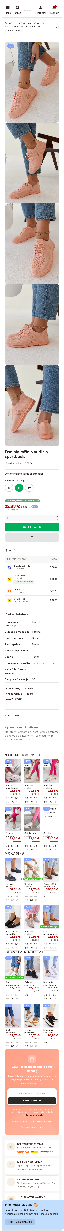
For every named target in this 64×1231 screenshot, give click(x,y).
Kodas (10, 688)
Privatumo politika (34, 1115)
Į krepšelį (34, 527)
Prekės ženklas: (14, 463)
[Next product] (58, 26)
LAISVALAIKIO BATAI (24, 952)
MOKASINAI (15, 853)
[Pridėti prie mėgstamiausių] (32, 537)
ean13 (9, 699)
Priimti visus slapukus (20, 1222)
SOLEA (29, 463)
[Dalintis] (6, 550)
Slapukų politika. (49, 1213)
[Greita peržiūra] (18, 770)
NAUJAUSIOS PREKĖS (24, 755)
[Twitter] (10, 550)
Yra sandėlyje (14, 694)
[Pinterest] (14, 550)
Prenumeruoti (32, 1100)
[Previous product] (57, 26)
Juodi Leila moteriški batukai (11, 934)
